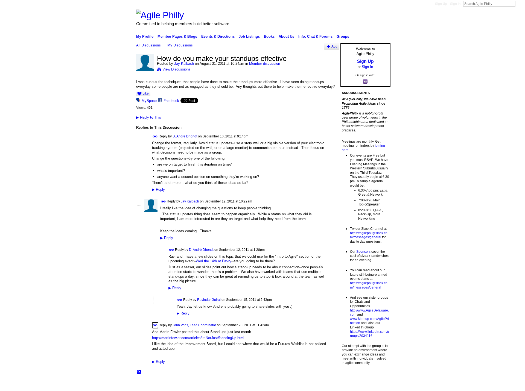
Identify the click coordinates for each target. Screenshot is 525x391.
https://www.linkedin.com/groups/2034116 (369, 334)
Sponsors (363, 252)
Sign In (455, 4)
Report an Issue (350, 385)
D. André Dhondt (185, 136)
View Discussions (176, 69)
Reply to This (148, 117)
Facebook (171, 101)
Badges (328, 385)
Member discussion (264, 63)
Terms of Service (378, 385)
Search (520, 3)
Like (145, 93)
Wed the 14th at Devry (213, 261)
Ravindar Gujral (209, 299)
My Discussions (180, 45)
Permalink (155, 136)
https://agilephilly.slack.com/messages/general (368, 235)
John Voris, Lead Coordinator (194, 325)
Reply (158, 190)
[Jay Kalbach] (145, 70)
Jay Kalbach (184, 63)
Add (334, 46)
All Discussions (148, 45)
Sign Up (441, 4)
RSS (139, 372)
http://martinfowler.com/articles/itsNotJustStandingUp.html (198, 338)
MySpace (149, 101)
